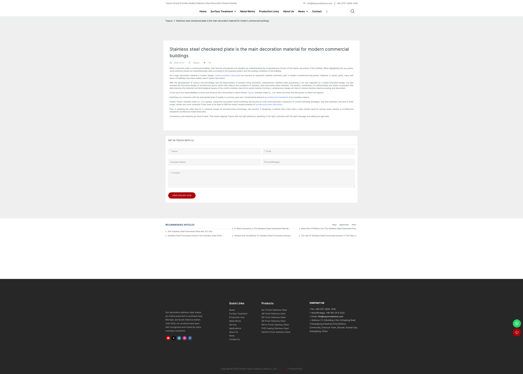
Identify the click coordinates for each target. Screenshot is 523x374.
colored (218, 75)
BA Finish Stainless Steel (274, 317)
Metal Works (235, 321)
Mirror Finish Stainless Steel (275, 324)
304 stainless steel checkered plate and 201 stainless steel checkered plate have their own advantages (191, 231)
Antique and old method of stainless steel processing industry (262, 235)
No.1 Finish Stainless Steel (274, 310)
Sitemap (283, 368)
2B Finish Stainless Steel (273, 313)
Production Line (236, 317)
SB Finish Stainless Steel (274, 321)
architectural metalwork (277, 97)
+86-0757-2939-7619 (347, 3)
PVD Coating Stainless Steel (275, 328)
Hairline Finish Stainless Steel (276, 332)
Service (233, 324)
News (232, 335)
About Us (233, 332)
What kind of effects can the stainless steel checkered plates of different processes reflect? (329, 228)
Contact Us (234, 339)
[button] (327, 11)
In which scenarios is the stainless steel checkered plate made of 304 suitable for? (262, 228)
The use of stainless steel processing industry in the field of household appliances (329, 235)
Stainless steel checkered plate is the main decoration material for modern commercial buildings (222, 20)
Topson (169, 20)
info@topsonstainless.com (319, 3)
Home (232, 310)
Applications (235, 328)
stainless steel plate (231, 75)
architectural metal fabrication (269, 104)
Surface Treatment (238, 313)
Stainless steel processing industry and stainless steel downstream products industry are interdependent (196, 235)
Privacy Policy (295, 368)
